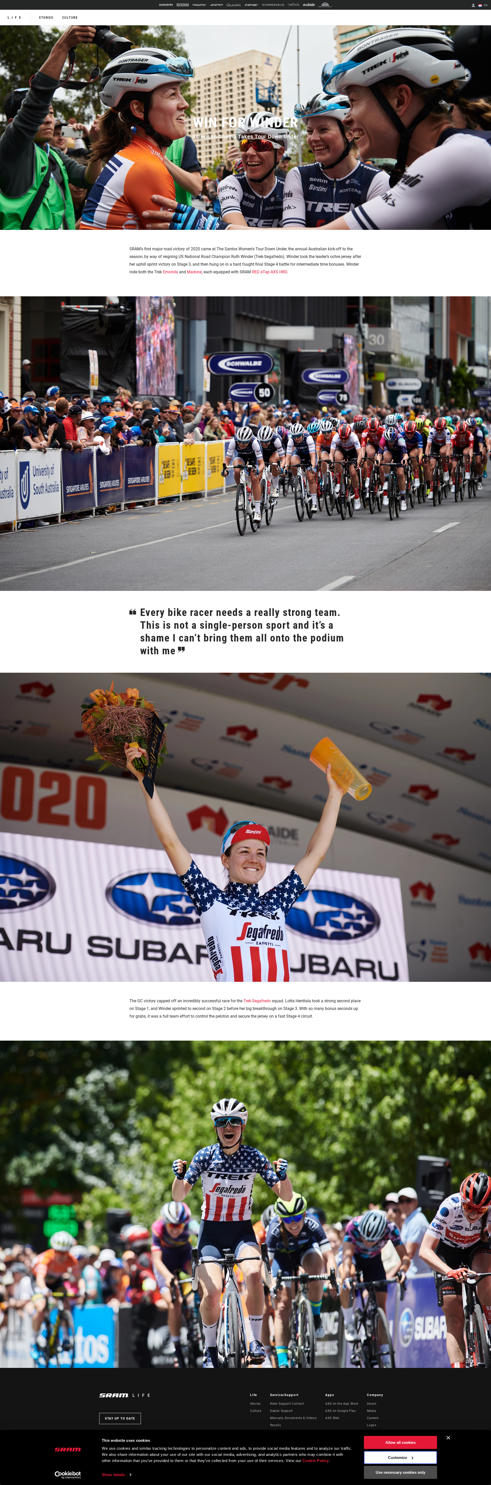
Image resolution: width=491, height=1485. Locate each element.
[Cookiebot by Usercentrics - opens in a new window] (68, 1475)
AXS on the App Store (341, 1403)
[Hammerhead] (273, 4)
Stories (46, 17)
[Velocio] (293, 4)
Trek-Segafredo (257, 1000)
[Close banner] (448, 1437)
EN (485, 5)
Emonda (170, 271)
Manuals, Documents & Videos (293, 1418)
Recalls (275, 1425)
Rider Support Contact (287, 1403)
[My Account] (473, 6)
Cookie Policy (316, 1460)
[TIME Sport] (251, 5)
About (371, 1403)
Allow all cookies (400, 1442)
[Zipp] (216, 5)
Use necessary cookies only (400, 1472)
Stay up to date (120, 1418)
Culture (70, 17)
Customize (397, 1457)
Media (371, 1411)
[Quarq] (234, 5)
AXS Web (332, 1418)
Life (15, 17)
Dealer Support (281, 1411)
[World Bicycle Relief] (325, 4)
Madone (194, 271)
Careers (372, 1418)
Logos (371, 1425)
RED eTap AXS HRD (269, 271)
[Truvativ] (199, 5)
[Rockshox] (183, 4)
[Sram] (166, 5)
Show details (113, 1474)
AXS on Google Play (340, 1411)
